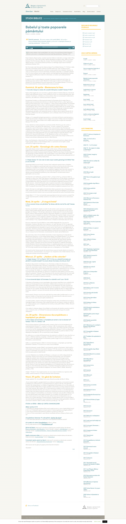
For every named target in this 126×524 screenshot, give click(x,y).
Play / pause (27, 47)
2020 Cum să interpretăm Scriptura (90, 272)
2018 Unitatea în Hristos (89, 302)
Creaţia (85, 58)
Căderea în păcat (88, 63)
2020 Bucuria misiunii (89, 266)
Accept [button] (104, 521)
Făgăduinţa (86, 94)
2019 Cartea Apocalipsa (89, 297)
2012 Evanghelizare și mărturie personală (91, 441)
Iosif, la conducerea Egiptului (91, 114)
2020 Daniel (86, 278)
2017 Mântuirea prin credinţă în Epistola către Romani (91, 326)
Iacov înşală (86, 99)
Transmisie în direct (67, 11)
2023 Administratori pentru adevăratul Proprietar (90, 209)
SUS (74, 449)
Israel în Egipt (87, 119)
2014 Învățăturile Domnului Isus (91, 394)
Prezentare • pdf (88, 41)
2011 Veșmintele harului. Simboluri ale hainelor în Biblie (91, 463)
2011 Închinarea (87, 458)
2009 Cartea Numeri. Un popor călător (91, 489)
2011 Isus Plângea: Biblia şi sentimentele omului (90, 470)
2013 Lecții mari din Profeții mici (92, 420)
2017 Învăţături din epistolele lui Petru (92, 337)
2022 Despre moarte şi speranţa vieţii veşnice (92, 222)
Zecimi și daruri (91, 11)
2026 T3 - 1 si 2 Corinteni (90, 145)
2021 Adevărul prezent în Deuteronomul (90, 256)
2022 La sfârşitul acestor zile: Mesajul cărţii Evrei (91, 216)
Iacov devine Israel (88, 104)
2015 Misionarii (87, 375)
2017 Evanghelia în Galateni (91, 331)
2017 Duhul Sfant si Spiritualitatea (88, 343)
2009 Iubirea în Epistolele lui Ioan (91, 495)
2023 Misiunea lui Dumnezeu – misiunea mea (91, 199)
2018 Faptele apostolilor (90, 320)
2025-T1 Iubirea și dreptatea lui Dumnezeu (91, 135)
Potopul (85, 73)
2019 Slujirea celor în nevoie (91, 287)
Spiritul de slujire (56, 418)
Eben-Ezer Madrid (35, 5)
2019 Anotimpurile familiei (90, 292)
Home (51, 11)
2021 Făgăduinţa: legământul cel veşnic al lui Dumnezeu (91, 250)
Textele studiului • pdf (89, 37)
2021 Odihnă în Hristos (89, 239)
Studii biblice (77, 11)
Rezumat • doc (87, 44)
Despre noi (58, 11)
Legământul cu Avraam (89, 89)
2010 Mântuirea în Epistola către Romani (90, 482)
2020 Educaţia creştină (89, 261)
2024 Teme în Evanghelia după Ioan (91, 177)
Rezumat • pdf (87, 46)
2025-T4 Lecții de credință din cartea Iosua (91, 161)
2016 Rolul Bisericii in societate (91, 354)
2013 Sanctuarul (87, 410)
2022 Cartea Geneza (89, 234)
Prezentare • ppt (88, 39)
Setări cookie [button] (97, 521)
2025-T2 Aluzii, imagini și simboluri (90, 155)
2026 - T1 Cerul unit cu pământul (89, 139)
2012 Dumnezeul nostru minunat (89, 447)
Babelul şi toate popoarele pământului (90, 79)
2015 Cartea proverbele (89, 384)
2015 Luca (86, 380)
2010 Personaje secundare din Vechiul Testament (91, 476)
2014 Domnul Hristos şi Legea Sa (91, 400)
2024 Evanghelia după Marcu (91, 183)
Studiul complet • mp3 (89, 33)
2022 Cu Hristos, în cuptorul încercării (90, 228)
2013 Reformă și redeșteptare (91, 415)
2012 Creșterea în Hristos (90, 430)
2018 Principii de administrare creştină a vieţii (91, 308)
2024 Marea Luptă (88, 172)
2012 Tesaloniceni (88, 435)
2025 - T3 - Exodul (88, 167)
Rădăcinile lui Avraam (89, 84)
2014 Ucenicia (87, 406)
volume (73, 47)
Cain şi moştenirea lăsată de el (91, 68)
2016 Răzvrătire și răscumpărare (88, 359)
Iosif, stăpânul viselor (89, 109)
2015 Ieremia (87, 370)
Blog (84, 11)
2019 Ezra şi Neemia (89, 283)
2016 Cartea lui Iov (88, 365)
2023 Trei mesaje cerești (89, 193)
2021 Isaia (86, 244)
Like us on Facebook (32, 505)
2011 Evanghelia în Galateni (91, 453)
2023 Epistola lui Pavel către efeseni (91, 203)
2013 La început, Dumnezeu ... (91, 425)
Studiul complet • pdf (89, 35)
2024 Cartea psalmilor (89, 188)
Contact (99, 11)
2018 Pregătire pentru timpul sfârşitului (91, 314)
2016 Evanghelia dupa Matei (91, 349)
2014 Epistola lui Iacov (89, 389)
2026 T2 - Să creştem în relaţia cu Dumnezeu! (91, 149)
